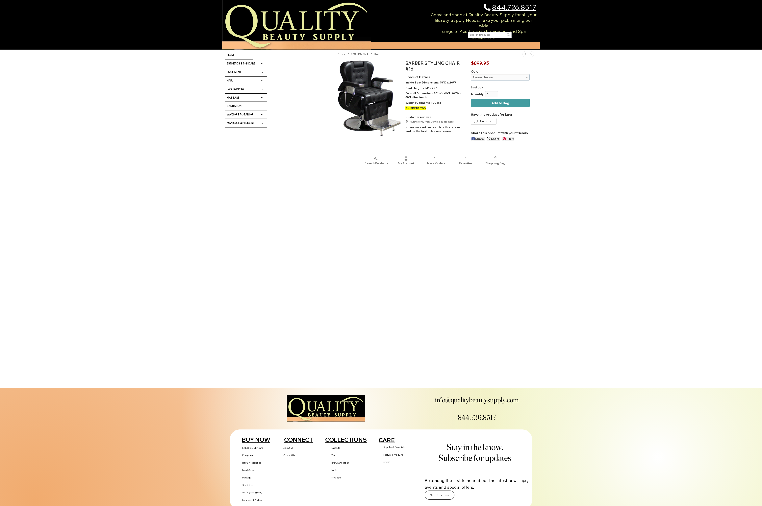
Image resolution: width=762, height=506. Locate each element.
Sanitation (247, 485)
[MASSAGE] (262, 98)
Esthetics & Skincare (252, 448)
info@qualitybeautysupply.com (477, 399)
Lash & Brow (248, 470)
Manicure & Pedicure (253, 500)
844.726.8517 (514, 7)
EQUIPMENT (234, 72)
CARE (387, 440)
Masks (334, 470)
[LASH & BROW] (262, 89)
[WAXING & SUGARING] (262, 114)
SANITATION (234, 105)
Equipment (248, 455)
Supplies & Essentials (393, 447)
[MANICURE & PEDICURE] (262, 123)
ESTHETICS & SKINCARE (241, 63)
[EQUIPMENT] (262, 72)
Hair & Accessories (251, 462)
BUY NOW (256, 439)
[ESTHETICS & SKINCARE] (262, 63)
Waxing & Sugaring (252, 492)
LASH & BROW (235, 89)
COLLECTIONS (346, 439)
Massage (246, 477)
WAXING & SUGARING (240, 114)
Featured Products (393, 454)
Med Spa (336, 477)
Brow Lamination (340, 462)
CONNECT (298, 439)
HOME (231, 55)
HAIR (230, 80)
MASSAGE (233, 97)
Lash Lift (335, 448)
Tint (333, 455)
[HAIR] (262, 81)
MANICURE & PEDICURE (240, 123)
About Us (288, 448)
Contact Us (289, 455)
